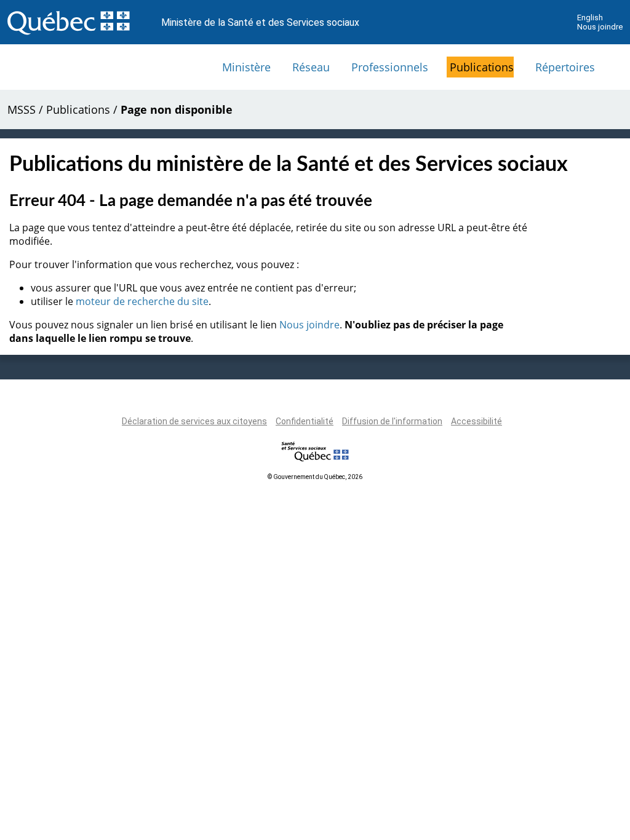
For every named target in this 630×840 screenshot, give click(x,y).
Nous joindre (600, 26)
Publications (482, 67)
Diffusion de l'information (392, 421)
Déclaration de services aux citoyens (194, 421)
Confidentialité (304, 421)
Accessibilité (476, 421)
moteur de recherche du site (142, 301)
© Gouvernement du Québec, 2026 (315, 476)
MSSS (21, 109)
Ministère (246, 67)
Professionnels (389, 67)
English (590, 17)
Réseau (311, 67)
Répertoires (565, 67)
